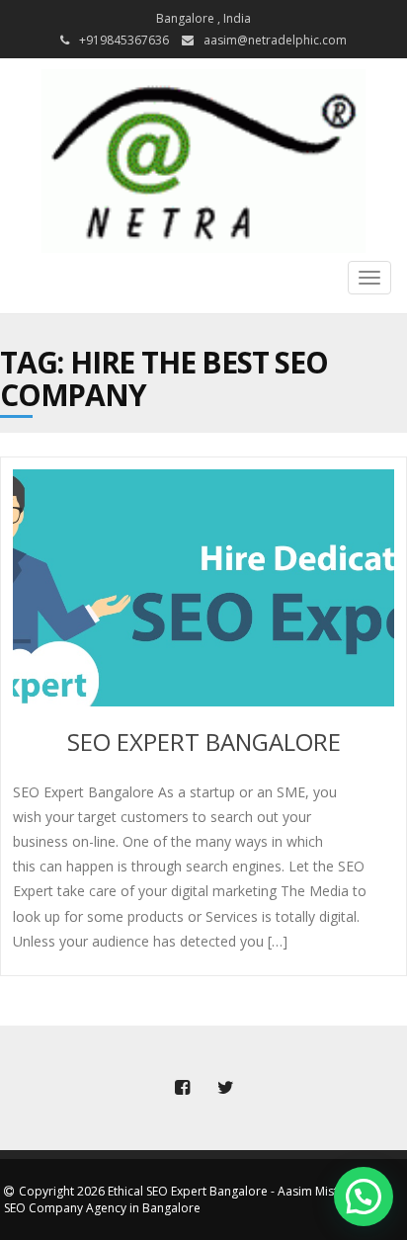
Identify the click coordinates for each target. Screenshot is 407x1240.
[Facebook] (182, 1088)
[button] (363, 1196)
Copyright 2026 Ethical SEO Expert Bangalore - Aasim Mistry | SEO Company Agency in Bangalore (181, 1199)
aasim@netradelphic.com (275, 40)
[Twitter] (225, 1088)
